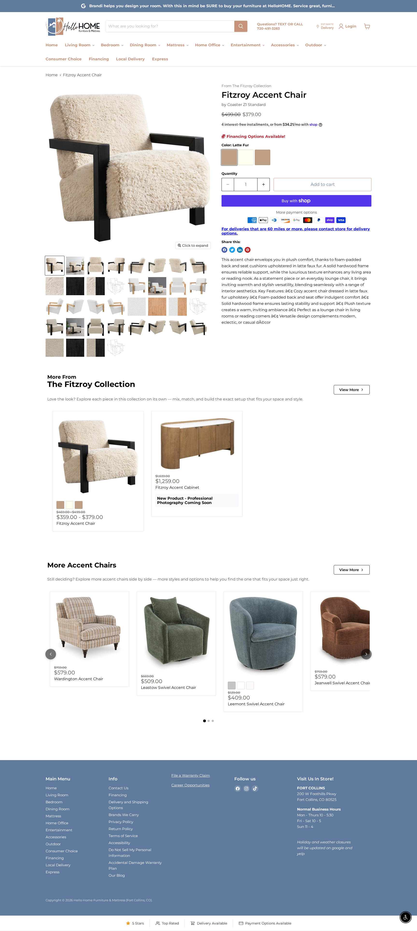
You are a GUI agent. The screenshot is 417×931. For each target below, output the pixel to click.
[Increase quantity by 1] (263, 184)
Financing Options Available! (255, 136)
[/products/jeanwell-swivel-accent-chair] (350, 631)
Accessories (283, 45)
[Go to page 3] (213, 721)
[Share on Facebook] (224, 250)
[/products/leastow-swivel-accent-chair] (176, 634)
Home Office (208, 45)
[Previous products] (50, 654)
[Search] (240, 26)
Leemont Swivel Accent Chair (256, 704)
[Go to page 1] (204, 720)
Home (52, 45)
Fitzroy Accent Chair (75, 523)
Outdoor (314, 45)
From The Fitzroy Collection (246, 86)
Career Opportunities (190, 785)
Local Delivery (130, 59)
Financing (99, 59)
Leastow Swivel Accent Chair (168, 687)
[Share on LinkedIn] (240, 250)
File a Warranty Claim (190, 775)
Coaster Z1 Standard (246, 104)
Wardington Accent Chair (78, 679)
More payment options (296, 212)
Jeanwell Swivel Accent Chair (342, 683)
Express (160, 59)
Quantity (229, 173)
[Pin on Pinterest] (247, 250)
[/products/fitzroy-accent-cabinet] (196, 444)
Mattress (176, 45)
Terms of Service (123, 835)
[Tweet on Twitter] (232, 250)
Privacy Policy (121, 821)
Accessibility (119, 842)
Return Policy (121, 828)
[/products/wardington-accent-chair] (89, 629)
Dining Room (144, 45)
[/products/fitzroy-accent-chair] (97, 456)
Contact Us (118, 788)
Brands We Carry (124, 814)
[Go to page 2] (209, 721)
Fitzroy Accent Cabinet (177, 487)
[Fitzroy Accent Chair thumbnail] (54, 265)
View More (349, 389)
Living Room (78, 45)
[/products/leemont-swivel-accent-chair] (263, 637)
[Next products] (366, 654)
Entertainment (246, 45)
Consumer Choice (64, 59)
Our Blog (117, 875)
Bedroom (111, 45)
